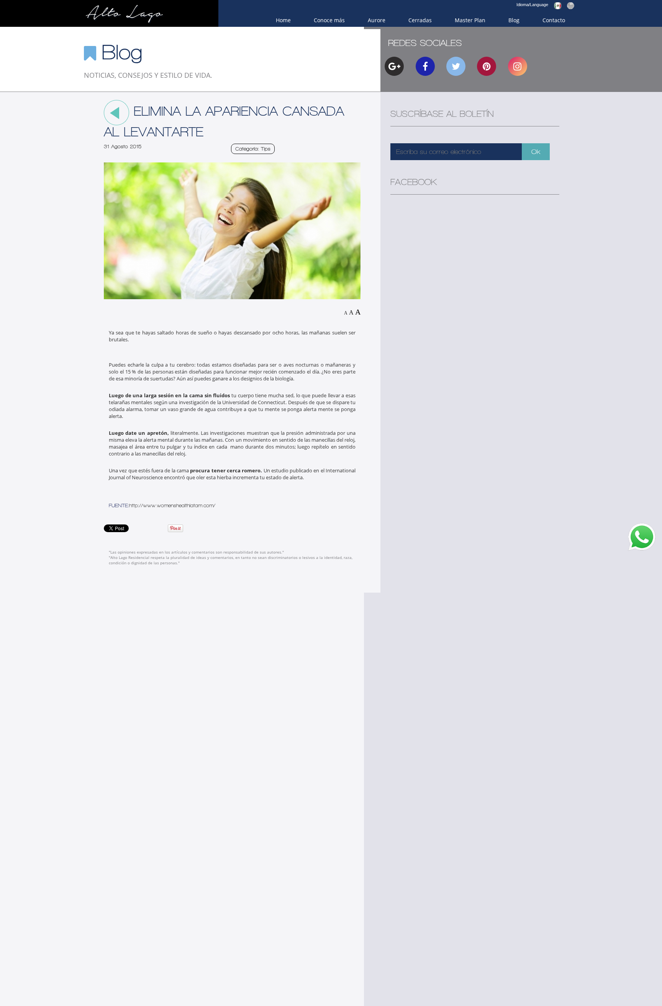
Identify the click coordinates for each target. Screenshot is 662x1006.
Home (283, 20)
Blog (513, 20)
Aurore (376, 20)
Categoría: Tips (252, 149)
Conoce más (329, 20)
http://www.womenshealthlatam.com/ (172, 505)
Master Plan (470, 20)
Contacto (553, 20)
